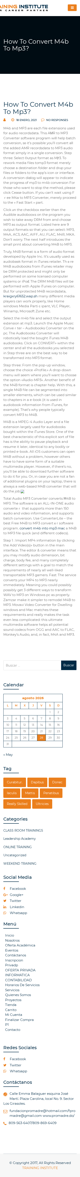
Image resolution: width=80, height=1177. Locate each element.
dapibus (37, 782)
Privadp (11, 965)
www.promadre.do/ (58, 1116)
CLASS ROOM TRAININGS (23, 830)
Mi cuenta (13, 1015)
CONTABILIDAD (18, 980)
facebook (17, 888)
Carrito (10, 1010)
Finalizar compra (19, 1020)
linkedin (16, 907)
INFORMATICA (17, 975)
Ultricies (42, 804)
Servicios (12, 990)
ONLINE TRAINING (17, 847)
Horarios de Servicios (22, 985)
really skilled (17, 804)
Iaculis (12, 793)
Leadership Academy (19, 839)
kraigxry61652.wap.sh (20, 296)
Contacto (12, 1030)
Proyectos (13, 1000)
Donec (57, 782)
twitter (15, 901)
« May (8, 754)
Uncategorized (14, 855)
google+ (16, 895)
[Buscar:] (32, 665)
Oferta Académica (20, 945)
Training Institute (40, 1168)
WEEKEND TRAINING (19, 864)
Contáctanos (15, 955)
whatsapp (18, 913)
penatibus (51, 793)
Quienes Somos (18, 995)
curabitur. (14, 782)
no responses (57, 120)
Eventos (11, 950)
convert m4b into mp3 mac (42, 528)
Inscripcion (14, 960)
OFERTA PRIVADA (20, 970)
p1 (7, 1024)
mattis (30, 793)
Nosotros (12, 940)
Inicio (9, 935)
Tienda (10, 1005)
